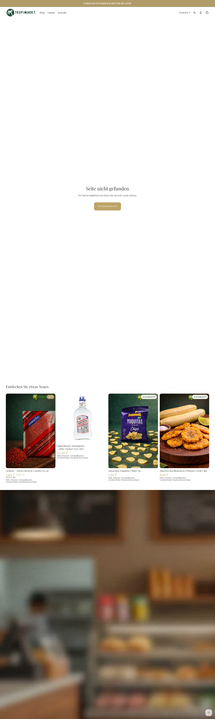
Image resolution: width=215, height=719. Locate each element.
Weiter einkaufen (107, 206)
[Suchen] (194, 12)
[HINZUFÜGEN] (51, 463)
